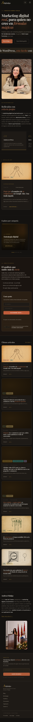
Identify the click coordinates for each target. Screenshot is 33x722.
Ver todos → (28, 342)
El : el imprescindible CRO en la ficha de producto (16, 538)
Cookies (17, 715)
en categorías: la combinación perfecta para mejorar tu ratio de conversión (15, 504)
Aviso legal (12, 715)
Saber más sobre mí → (7, 616)
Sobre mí (5, 706)
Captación (5, 704)
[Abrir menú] (29, 2)
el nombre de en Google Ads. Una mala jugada (16, 193)
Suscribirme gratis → (16, 312)
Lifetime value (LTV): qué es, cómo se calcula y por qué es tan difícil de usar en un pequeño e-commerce (16, 469)
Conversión (6, 701)
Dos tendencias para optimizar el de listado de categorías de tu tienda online (15, 571)
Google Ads (6, 177)
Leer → (10, 374)
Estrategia (5, 696)
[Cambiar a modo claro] (25, 2)
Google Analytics (7, 461)
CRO (4, 393)
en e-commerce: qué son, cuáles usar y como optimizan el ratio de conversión (15, 434)
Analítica (5, 698)
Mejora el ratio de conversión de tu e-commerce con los (14, 400)
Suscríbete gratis (22, 41)
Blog (4, 693)
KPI (25, 461)
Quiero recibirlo (16, 674)
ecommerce (9, 393)
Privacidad (5, 715)
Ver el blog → (7, 41)
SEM (12, 177)
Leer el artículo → (13, 207)
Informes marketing (18, 461)
